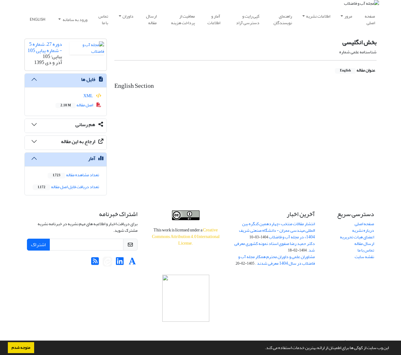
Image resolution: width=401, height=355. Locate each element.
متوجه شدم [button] (21, 347)
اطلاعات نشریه (318, 16)
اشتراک (38, 244)
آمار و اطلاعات (213, 19)
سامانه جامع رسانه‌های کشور (186, 330)
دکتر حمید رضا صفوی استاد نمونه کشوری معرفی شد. (274, 246)
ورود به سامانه (74, 19)
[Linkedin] (120, 263)
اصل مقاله (77, 105)
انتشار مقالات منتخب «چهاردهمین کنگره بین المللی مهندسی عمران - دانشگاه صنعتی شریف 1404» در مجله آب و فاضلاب (277, 230)
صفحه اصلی (370, 19)
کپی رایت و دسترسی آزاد (247, 19)
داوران (127, 16)
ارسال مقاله (151, 19)
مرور (348, 16)
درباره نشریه (363, 230)
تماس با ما (103, 19)
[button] (263, 348)
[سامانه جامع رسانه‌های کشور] (185, 298)
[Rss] (95, 263)
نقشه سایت (364, 256)
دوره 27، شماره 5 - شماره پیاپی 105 (45, 47)
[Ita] (107, 263)
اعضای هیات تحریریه (357, 237)
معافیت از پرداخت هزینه (183, 19)
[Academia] (132, 263)
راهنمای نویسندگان (282, 19)
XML (88, 96)
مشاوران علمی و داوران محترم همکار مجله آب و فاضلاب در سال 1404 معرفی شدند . (276, 260)
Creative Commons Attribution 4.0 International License (186, 236)
